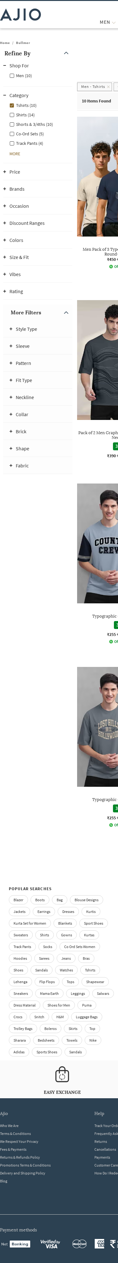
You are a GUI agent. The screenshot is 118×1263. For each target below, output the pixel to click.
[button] (37, 53)
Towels (71, 1040)
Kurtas (89, 935)
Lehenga (20, 981)
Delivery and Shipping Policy (22, 1173)
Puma (87, 1005)
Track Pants (22, 946)
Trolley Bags (23, 1028)
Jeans (66, 958)
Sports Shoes (47, 1052)
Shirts (44, 935)
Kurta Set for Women (30, 923)
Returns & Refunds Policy (20, 1157)
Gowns (66, 935)
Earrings (43, 911)
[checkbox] (38, 75)
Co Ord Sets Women (79, 946)
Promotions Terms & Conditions (25, 1165)
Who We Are (9, 1125)
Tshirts (90, 970)
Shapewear (95, 981)
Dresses (68, 911)
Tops (70, 981)
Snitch (39, 1016)
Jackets (19, 911)
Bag (60, 899)
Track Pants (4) (29, 143)
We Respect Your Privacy (19, 1141)
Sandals (41, 970)
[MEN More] (113, 22)
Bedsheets (46, 1040)
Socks (47, 946)
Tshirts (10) (26, 105)
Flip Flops (47, 981)
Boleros (50, 1028)
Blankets (65, 923)
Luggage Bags (87, 1016)
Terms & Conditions (15, 1133)
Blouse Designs (86, 899)
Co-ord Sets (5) (30, 134)
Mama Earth (49, 993)
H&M (60, 1016)
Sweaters (21, 935)
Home (5, 42)
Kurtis (91, 911)
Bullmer (23, 42)
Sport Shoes (93, 923)
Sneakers (21, 993)
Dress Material (25, 1005)
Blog (3, 1181)
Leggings (78, 993)
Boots (40, 899)
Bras (86, 958)
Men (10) (24, 75)
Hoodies (20, 958)
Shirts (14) (25, 115)
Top (92, 1028)
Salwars (103, 993)
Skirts (73, 1028)
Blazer (18, 899)
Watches (66, 970)
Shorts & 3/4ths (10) (34, 124)
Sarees (44, 958)
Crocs (18, 1016)
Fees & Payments (13, 1149)
